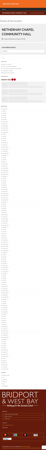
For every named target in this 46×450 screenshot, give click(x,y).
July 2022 (4, 204)
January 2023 (4, 191)
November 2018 (5, 292)
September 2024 (5, 153)
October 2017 (5, 309)
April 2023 (4, 185)
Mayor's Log (5, 381)
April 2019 (4, 282)
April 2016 (4, 347)
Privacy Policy (22, 448)
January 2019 (4, 288)
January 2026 (4, 123)
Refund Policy (28, 448)
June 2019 (4, 278)
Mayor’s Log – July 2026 (6, 64)
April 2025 (4, 140)
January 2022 (4, 216)
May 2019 (4, 280)
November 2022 (5, 195)
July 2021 (4, 229)
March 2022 (4, 212)
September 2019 (5, 271)
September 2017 (5, 311)
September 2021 (5, 225)
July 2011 (4, 358)
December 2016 (5, 330)
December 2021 (5, 218)
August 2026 (4, 108)
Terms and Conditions (13, 448)
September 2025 (5, 132)
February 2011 (5, 364)
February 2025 (5, 142)
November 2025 (5, 127)
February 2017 (5, 326)
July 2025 (4, 134)
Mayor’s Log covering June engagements (9, 66)
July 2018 (4, 301)
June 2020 (4, 256)
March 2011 (4, 362)
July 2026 (4, 111)
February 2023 (5, 189)
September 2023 (5, 174)
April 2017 (4, 322)
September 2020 (5, 250)
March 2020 (4, 263)
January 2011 (4, 366)
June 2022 (4, 206)
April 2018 (4, 303)
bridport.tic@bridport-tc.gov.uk (7, 425)
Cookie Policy (5, 448)
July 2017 (4, 316)
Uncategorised (5, 385)
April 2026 (4, 117)
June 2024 (4, 159)
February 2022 (5, 214)
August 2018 (4, 299)
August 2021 (4, 227)
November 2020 (5, 246)
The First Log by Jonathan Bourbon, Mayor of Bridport (12, 68)
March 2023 (4, 187)
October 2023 (5, 172)
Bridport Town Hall (6, 375)
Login (29, 446)
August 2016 (4, 339)
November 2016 (5, 333)
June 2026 (4, 113)
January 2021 (4, 242)
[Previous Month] (12, 79)
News (3, 383)
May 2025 (4, 138)
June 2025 (4, 136)
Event (3, 377)
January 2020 (4, 265)
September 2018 (5, 297)
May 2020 (4, 259)
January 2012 (4, 352)
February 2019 (5, 286)
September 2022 (5, 199)
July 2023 (4, 178)
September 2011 (5, 356)
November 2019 (5, 267)
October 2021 (5, 223)
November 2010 (5, 369)
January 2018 (4, 307)
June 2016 (4, 343)
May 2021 (4, 233)
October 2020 (5, 248)
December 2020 (5, 244)
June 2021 (4, 231)
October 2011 (5, 354)
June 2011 (4, 360)
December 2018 (5, 290)
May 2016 (4, 345)
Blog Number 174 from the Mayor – (8, 72)
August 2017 (4, 314)
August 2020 (4, 252)
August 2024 (4, 155)
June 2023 (4, 180)
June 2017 (4, 318)
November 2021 (5, 221)
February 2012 (5, 350)
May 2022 (4, 208)
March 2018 (4, 305)
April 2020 (4, 261)
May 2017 (4, 320)
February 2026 (5, 121)
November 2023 (5, 170)
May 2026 (4, 115)
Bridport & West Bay (11, 4)
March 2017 (4, 324)
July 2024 (4, 157)
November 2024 (5, 149)
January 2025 (4, 144)
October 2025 (5, 130)
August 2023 (4, 176)
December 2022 (5, 193)
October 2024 (5, 151)
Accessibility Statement (37, 448)
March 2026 (4, 119)
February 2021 (5, 240)
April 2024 (4, 161)
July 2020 (4, 254)
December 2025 (5, 125)
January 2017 (4, 328)
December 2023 (5, 168)
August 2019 (4, 273)
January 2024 (4, 166)
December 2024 (5, 147)
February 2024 (5, 163)
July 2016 (4, 341)
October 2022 (5, 197)
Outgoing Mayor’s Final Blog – (7, 70)
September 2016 (5, 337)
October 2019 (5, 269)
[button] (4, 9)
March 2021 (4, 237)
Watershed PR (24, 446)
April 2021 (4, 235)
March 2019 (4, 284)
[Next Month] (15, 79)
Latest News (5, 379)
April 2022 (4, 210)
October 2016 (5, 335)
